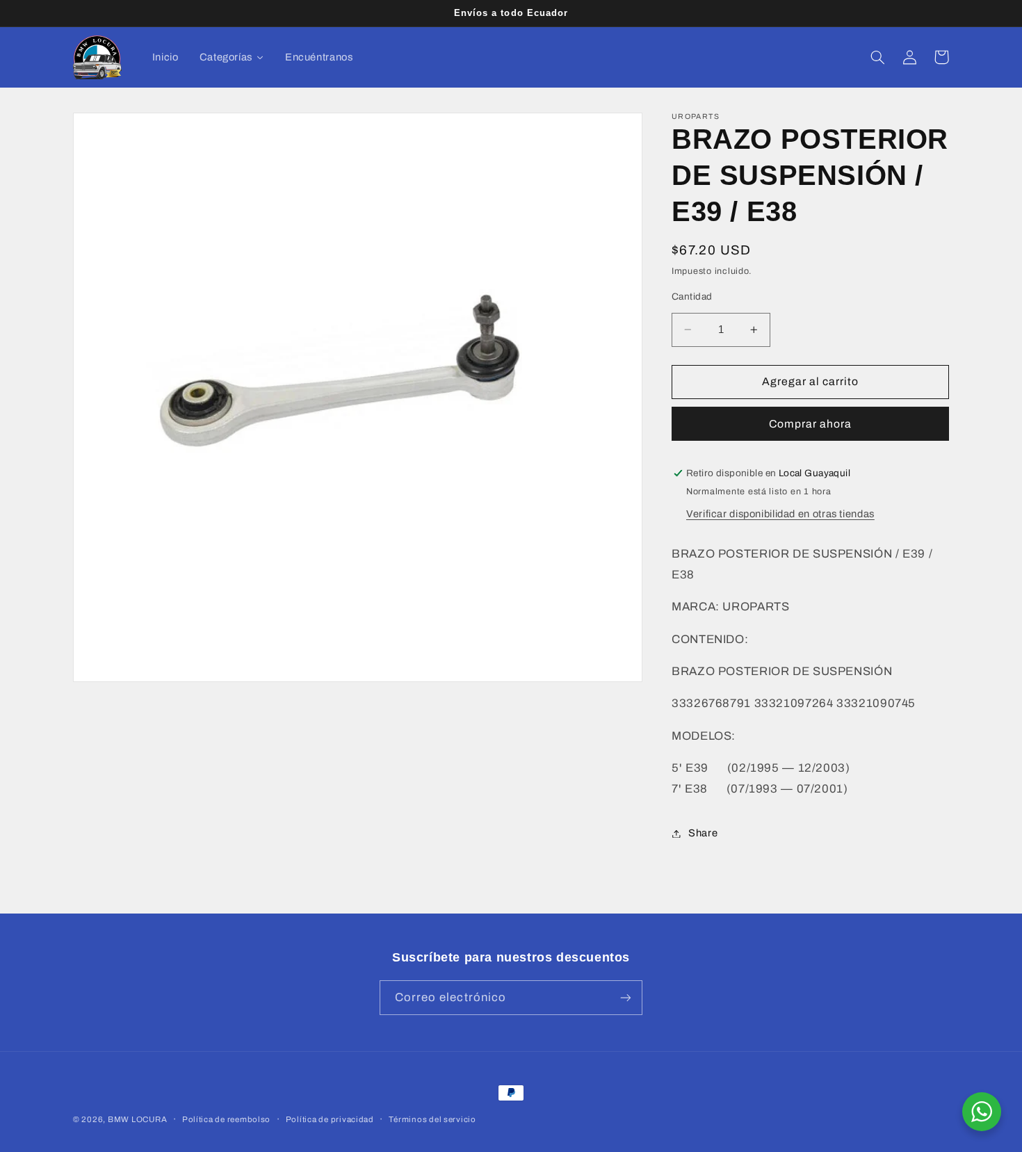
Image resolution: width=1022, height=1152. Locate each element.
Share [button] (702, 832)
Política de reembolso (226, 1119)
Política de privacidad (330, 1119)
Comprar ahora (810, 424)
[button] (877, 57)
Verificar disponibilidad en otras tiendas (780, 514)
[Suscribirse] (626, 997)
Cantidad (692, 296)
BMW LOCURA (137, 1119)
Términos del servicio (432, 1119)
